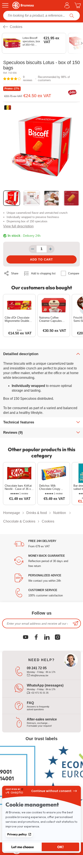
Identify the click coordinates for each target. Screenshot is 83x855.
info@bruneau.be (39, 675)
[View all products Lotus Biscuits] (72, 93)
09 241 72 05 (37, 668)
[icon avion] (75, 623)
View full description (18, 226)
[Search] (72, 15)
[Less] (33, 249)
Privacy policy (17, 834)
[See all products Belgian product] (7, 107)
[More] (50, 249)
